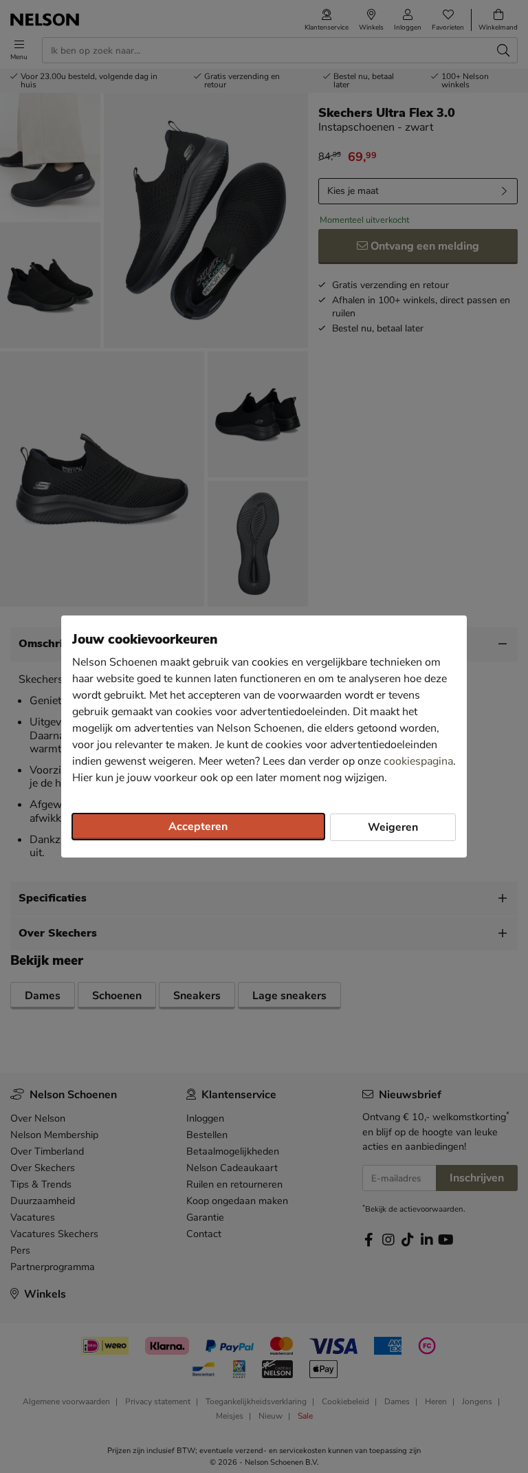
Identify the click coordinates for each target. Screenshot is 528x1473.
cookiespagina (418, 761)
